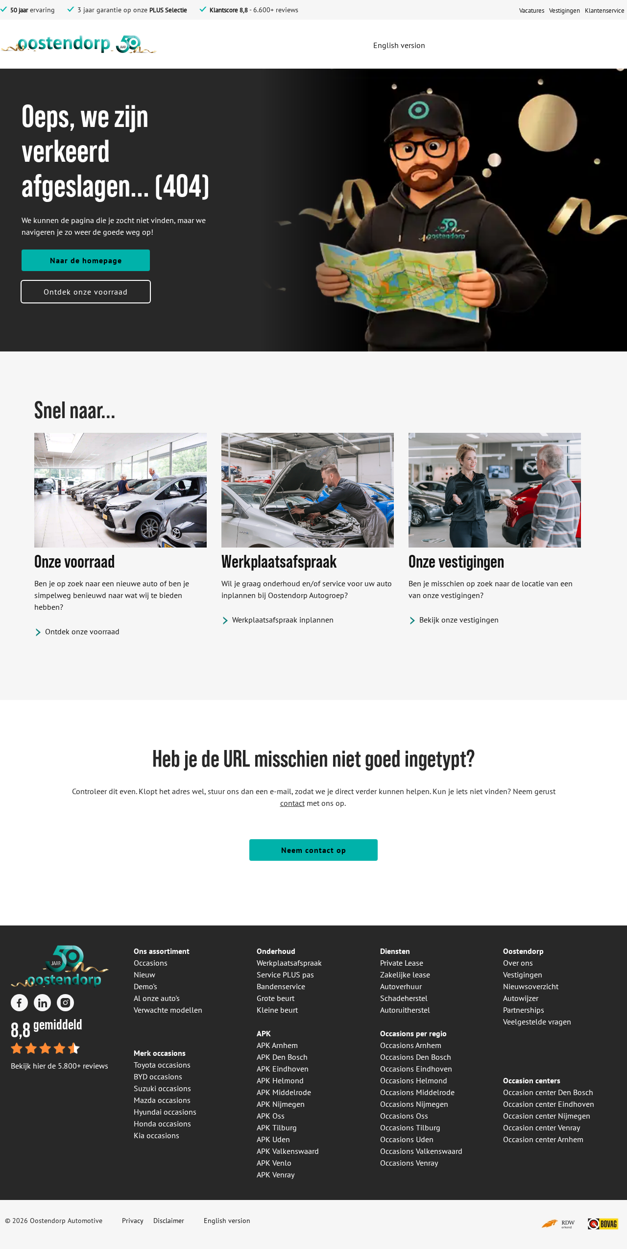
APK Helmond (280, 1080)
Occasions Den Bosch (415, 1057)
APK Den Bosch (282, 1057)
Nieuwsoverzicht (530, 986)
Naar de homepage (86, 260)
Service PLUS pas (285, 974)
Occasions (151, 963)
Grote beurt (275, 998)
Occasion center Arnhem (543, 1139)
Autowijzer (520, 998)
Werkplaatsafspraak (289, 963)
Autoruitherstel (405, 1010)
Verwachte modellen (168, 1010)
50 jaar (19, 10)
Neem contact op (313, 850)
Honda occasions (162, 1123)
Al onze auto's (157, 998)
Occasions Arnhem (410, 1045)
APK (264, 1033)
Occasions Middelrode (417, 1092)
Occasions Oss (404, 1116)
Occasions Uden (407, 1139)
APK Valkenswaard (288, 1151)
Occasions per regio (413, 1033)
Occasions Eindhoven (416, 1069)
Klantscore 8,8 (229, 10)
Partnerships (523, 1010)
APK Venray (275, 1174)
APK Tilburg (277, 1127)
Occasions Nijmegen (414, 1104)
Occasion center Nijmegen (546, 1116)
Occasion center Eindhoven (548, 1104)
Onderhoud (276, 951)
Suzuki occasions (162, 1088)
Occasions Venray (409, 1163)
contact (292, 803)
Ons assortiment (162, 951)
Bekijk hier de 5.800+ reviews (59, 1066)
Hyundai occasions (165, 1112)
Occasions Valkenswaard (421, 1151)
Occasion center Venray (541, 1127)
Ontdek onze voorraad (86, 292)
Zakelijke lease (405, 974)
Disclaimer (168, 1220)
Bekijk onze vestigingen (459, 619)
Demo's (145, 986)
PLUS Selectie (168, 10)
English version (227, 1220)
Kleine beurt (277, 1010)
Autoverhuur (401, 986)
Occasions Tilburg (410, 1127)
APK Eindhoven (283, 1069)
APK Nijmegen (281, 1104)
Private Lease (401, 963)
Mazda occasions (162, 1100)
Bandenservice (281, 986)
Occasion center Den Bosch (548, 1092)
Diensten (395, 951)
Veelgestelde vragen (537, 1021)
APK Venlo (274, 1163)
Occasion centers (531, 1080)
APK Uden (273, 1139)
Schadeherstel (404, 998)
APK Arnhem (277, 1045)
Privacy (133, 1220)
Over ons (518, 963)
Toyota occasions (162, 1065)
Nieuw (144, 974)
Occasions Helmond (413, 1080)
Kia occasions (156, 1135)
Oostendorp (523, 951)
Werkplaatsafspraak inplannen (283, 619)
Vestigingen (522, 974)
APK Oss (271, 1116)
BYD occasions (158, 1076)
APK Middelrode (284, 1092)
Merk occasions (160, 1053)
